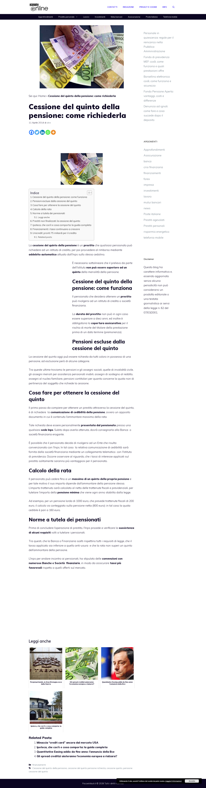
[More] (53, 132)
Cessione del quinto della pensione (49, 768)
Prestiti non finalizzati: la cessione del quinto (56, 220)
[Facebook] (31, 132)
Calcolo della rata (42, 209)
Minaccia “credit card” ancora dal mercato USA (67, 742)
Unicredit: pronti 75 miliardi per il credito (55, 233)
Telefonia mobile (170, 17)
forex (147, 179)
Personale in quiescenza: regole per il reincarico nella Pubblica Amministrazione (159, 42)
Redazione (128, 7)
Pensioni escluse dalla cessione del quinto (55, 201)
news (147, 208)
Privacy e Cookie (148, 7)
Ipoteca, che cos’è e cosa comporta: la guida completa (72, 747)
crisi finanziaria (153, 167)
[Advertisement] (81, 143)
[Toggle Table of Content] (88, 192)
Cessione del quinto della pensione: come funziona (60, 196)
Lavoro (86, 17)
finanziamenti (39, 764)
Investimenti (100, 17)
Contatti (112, 7)
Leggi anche (44, 217)
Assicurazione (134, 17)
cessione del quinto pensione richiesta (87, 768)
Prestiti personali (154, 225)
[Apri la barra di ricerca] (173, 7)
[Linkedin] (42, 132)
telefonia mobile (153, 237)
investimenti (151, 190)
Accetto (192, 781)
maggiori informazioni (173, 781)
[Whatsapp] (47, 132)
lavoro (147, 196)
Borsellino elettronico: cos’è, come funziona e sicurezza (157, 81)
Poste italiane (152, 17)
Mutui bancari (116, 17)
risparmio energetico (156, 231)
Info (165, 7)
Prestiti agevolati (154, 220)
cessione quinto (114, 768)
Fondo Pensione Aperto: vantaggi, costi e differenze (158, 96)
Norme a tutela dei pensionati (49, 213)
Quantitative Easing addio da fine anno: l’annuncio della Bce (75, 751)
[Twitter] (36, 132)
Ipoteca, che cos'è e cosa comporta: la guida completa (62, 225)
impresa (149, 184)
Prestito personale (66, 17)
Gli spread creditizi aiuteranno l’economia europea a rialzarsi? (77, 756)
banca (147, 161)
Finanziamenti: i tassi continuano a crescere (56, 229)
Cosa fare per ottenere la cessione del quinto (57, 205)
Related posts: (45, 237)
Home (42, 96)
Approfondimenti (45, 17)
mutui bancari (152, 202)
